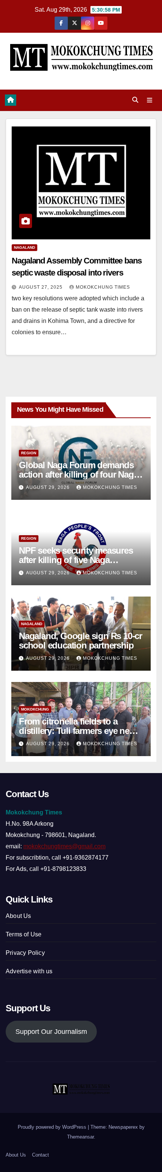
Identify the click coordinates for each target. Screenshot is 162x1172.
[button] (135, 100)
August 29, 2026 (48, 487)
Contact (40, 1155)
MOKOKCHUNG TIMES (103, 287)
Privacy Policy (25, 953)
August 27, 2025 (41, 287)
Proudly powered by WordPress (53, 1127)
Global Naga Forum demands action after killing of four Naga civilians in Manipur (78, 474)
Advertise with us (29, 971)
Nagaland (24, 247)
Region (28, 453)
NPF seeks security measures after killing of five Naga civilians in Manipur (76, 559)
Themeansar (80, 1137)
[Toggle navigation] (149, 100)
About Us (18, 916)
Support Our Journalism (51, 1031)
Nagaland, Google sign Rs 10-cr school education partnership (80, 640)
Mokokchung (35, 709)
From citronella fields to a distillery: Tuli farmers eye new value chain (77, 730)
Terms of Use (23, 934)
